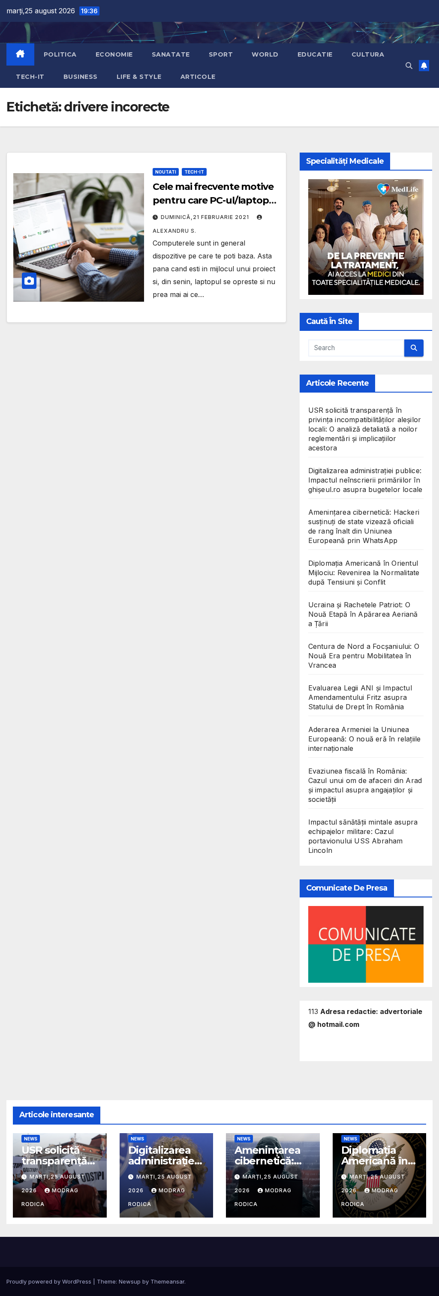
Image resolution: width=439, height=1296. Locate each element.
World (265, 54)
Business (80, 77)
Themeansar (167, 1281)
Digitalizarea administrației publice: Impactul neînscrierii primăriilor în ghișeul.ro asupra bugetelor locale (365, 480)
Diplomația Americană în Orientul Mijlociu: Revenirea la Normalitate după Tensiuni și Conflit (364, 572)
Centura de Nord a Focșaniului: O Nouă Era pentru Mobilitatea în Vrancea (363, 655)
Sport (221, 54)
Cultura (368, 54)
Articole (198, 77)
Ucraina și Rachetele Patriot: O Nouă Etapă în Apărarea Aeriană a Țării (363, 614)
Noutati (165, 171)
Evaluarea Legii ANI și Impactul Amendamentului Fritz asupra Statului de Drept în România (360, 697)
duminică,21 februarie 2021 (206, 217)
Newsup (130, 1281)
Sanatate (171, 54)
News (30, 1138)
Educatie (315, 54)
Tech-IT (30, 77)
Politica (60, 54)
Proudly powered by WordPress (49, 1281)
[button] (409, 65)
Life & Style (139, 77)
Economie (114, 54)
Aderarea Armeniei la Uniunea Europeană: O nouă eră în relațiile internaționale (364, 739)
